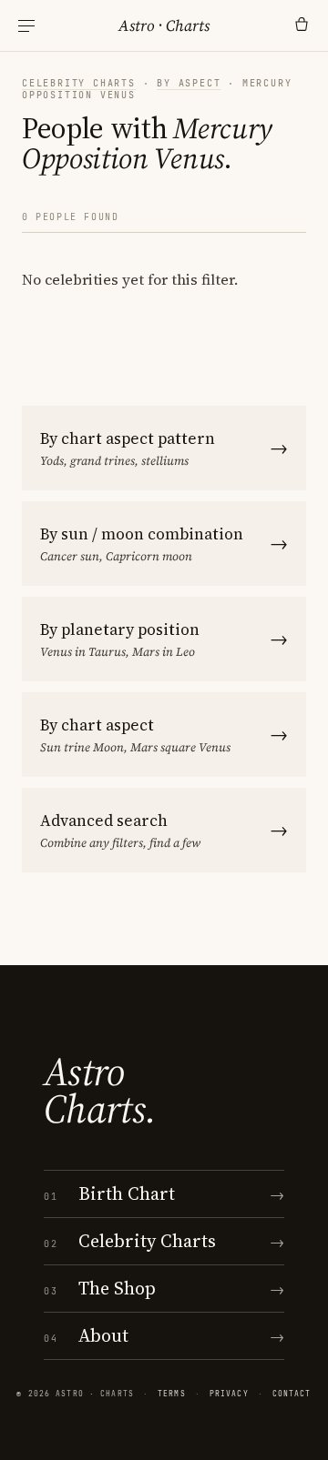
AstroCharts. (100, 1090)
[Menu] (26, 26)
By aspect (188, 83)
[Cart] (301, 25)
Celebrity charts (79, 83)
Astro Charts (164, 25)
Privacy (229, 1393)
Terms (172, 1393)
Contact (292, 1393)
